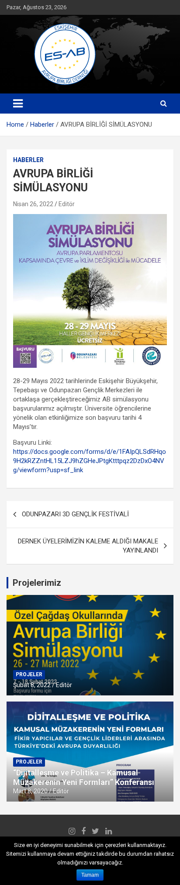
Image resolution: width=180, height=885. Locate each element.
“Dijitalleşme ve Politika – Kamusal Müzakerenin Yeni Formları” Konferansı (83, 777)
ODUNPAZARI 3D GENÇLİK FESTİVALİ (75, 514)
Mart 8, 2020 (30, 791)
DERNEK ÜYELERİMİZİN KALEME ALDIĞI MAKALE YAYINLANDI (88, 545)
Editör (67, 204)
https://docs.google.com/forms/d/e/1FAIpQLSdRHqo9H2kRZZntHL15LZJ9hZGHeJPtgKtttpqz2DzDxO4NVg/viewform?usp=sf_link (89, 461)
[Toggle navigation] (18, 103)
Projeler (29, 674)
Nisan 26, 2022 (33, 204)
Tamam (90, 875)
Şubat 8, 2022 (32, 684)
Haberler (28, 159)
